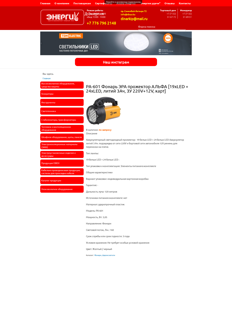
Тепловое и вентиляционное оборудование (56, 128)
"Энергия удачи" (150, 3)
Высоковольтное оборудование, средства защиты (58, 85)
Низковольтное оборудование (57, 189)
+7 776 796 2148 (101, 23)
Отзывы (169, 3)
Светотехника (48, 111)
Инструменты (48, 102)
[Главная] (62, 17)
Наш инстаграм (116, 62)
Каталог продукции (51, 180)
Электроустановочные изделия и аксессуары (58, 154)
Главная (45, 3)
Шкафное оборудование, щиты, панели (61, 137)
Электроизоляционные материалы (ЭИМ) (59, 146)
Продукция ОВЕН (50, 163)
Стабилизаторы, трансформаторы (58, 119)
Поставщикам (82, 3)
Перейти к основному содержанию (123, 1)
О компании (61, 3)
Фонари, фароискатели (104, 255)
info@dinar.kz (128, 14)
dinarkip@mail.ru (134, 19)
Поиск (189, 31)
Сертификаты (103, 3)
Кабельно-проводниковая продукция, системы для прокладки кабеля (60, 172)
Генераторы (47, 93)
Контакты (185, 3)
